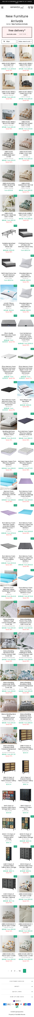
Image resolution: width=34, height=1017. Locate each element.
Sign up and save (17, 997)
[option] (17, 2)
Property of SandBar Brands (17, 1014)
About (17, 986)
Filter (8, 41)
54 (20, 971)
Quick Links (17, 991)
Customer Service (17, 981)
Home (8, 24)
